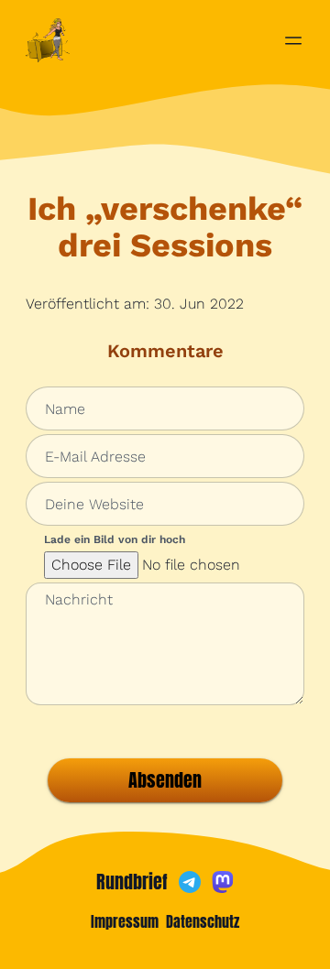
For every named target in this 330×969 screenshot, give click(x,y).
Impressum (125, 921)
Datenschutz (202, 921)
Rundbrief (132, 882)
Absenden (165, 780)
